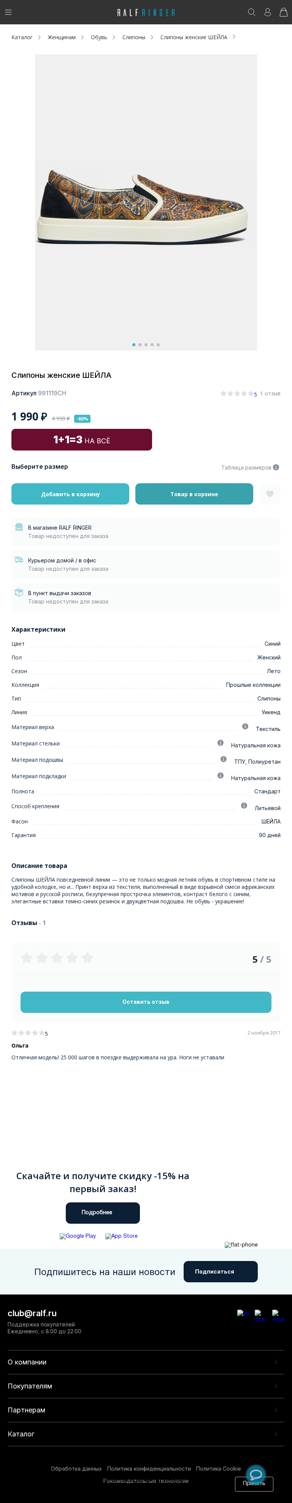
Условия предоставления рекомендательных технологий (122, 1494)
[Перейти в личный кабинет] (267, 14)
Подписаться (214, 1271)
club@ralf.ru (32, 1313)
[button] (133, 344)
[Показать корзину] (283, 14)
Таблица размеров (246, 467)
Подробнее (97, 1212)
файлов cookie (132, 1487)
